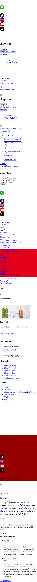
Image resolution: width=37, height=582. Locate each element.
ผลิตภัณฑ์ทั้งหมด (6, 283)
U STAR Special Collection (12, 141)
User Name (3, 178)
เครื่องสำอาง (4, 247)
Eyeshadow (3, 262)
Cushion (2, 266)
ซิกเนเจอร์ (3, 232)
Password (3, 182)
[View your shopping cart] (18, 68)
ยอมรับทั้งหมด (5, 534)
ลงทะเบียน (3, 54)
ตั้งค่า (26, 514)
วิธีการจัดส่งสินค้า (10, 373)
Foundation (3, 271)
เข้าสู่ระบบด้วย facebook (8, 52)
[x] (18, 29)
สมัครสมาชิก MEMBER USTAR (11, 243)
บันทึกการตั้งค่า (5, 581)
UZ (1, 239)
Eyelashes (3, 257)
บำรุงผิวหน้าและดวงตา (8, 278)
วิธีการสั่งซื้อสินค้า (11, 62)
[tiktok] (18, 15)
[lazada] (18, 20)
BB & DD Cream (5, 269)
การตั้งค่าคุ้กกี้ (9, 387)
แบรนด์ (2, 230)
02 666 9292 (8, 352)
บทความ (3, 288)
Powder (2, 273)
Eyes (5, 144)
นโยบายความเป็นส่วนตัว (12, 389)
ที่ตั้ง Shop (7, 397)
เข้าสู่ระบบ (4, 49)
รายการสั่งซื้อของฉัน (11, 346)
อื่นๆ (1, 286)
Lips (5, 148)
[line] (2, 9)
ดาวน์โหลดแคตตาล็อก (10, 166)
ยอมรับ (2, 518)
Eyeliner (2, 258)
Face (5, 146)
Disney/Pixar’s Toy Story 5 (12, 139)
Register (3, 184)
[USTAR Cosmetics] (7, 83)
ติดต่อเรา (7, 399)
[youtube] (18, 24)
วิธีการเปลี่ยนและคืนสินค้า (13, 375)
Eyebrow (3, 260)
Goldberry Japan (5, 237)
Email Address (4, 180)
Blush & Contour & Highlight (9, 274)
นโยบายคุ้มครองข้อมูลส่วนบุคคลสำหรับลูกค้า (20, 392)
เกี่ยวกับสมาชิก (5, 245)
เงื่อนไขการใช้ (9, 394)
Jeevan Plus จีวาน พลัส (7, 235)
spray (1, 267)
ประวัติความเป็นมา (10, 402)
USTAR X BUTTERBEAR (13, 142)
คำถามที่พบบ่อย (10, 60)
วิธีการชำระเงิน (9, 370)
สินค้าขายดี (4, 281)
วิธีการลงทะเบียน (10, 366)
